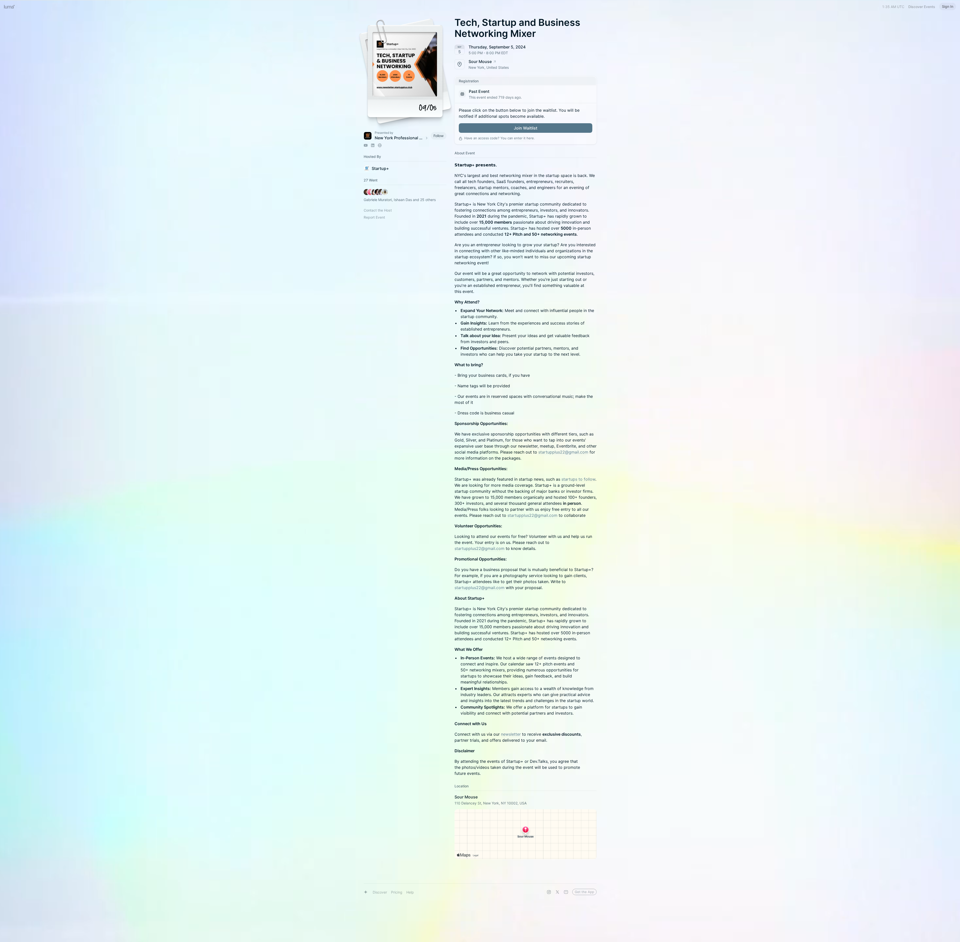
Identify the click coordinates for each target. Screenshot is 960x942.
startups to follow (578, 479)
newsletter (511, 734)
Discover (380, 892)
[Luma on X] (557, 892)
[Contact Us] (566, 892)
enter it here (524, 138)
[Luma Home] (9, 6)
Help (410, 892)
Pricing (396, 892)
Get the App (584, 892)
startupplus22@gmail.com (563, 452)
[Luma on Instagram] (549, 892)
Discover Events (921, 7)
